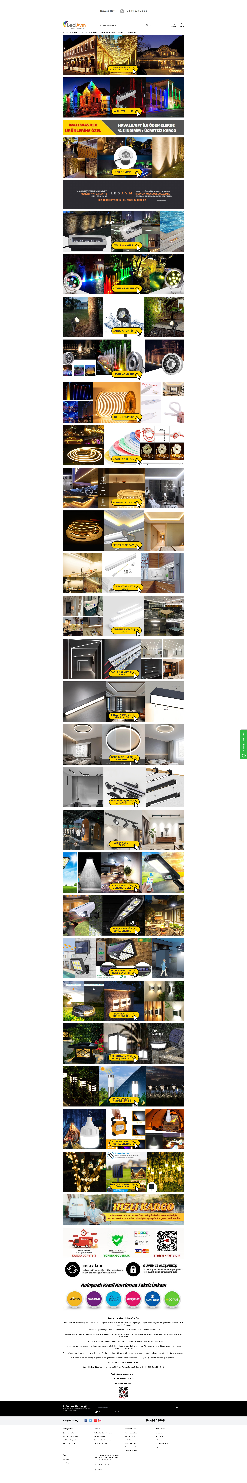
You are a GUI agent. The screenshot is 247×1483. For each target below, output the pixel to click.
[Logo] (74, 25)
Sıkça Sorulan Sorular (132, 1433)
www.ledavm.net (71, 1334)
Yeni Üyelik (66, 1459)
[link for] (123, 55)
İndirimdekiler (160, 1440)
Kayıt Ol (178, 1407)
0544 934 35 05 (125, 1383)
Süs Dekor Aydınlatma (70, 1436)
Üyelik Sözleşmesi (131, 1440)
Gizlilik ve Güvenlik (131, 1450)
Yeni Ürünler (160, 1436)
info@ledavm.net (127, 1379)
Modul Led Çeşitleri (69, 1443)
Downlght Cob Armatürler (102, 1440)
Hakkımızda (131, 32)
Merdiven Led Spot (100, 1443)
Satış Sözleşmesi (130, 1443)
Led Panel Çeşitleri (69, 1440)
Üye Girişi (66, 1463)
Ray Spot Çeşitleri (100, 1436)
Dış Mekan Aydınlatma (89, 32)
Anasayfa (159, 1433)
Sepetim (158, 1447)
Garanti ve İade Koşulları (133, 1447)
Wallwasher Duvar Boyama (103, 1433)
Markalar (121, 32)
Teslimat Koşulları (130, 1436)
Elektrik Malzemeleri (107, 32)
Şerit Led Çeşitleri (69, 1433)
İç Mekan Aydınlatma (70, 32)
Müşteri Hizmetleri (162, 1443)
